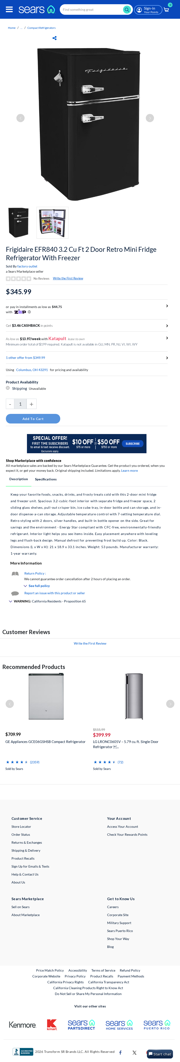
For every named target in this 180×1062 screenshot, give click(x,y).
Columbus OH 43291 (32, 370)
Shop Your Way (118, 939)
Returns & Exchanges (26, 842)
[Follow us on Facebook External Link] (120, 1052)
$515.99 (99, 730)
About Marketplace (25, 915)
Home (11, 28)
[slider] (17, 760)
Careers (113, 907)
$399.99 (102, 735)
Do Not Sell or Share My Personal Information (88, 994)
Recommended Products (33, 666)
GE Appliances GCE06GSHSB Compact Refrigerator (45, 741)
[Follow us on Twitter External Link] (134, 1052)
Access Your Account (122, 826)
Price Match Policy (50, 970)
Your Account (119, 818)
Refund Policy (130, 970)
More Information (26, 563)
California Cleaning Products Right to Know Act (88, 988)
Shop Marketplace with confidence (33, 461)
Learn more (129, 470)
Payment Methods (131, 976)
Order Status (20, 834)
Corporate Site (117, 915)
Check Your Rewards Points (127, 834)
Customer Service (26, 818)
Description (18, 479)
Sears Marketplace (27, 899)
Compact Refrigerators (41, 28)
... (21, 28)
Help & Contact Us (24, 874)
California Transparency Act (108, 982)
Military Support (119, 923)
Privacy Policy (75, 976)
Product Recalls (22, 858)
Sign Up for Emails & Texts (30, 866)
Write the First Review (68, 278)
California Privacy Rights (65, 982)
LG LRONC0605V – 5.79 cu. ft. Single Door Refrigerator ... (125, 744)
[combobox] (96, 9)
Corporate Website (46, 976)
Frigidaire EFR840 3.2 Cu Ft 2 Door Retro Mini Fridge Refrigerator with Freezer (81, 253)
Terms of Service (103, 970)
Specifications (46, 479)
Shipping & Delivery (25, 850)
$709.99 (13, 734)
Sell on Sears (20, 907)
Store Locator (21, 826)
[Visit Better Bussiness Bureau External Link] (23, 1051)
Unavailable (38, 388)
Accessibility (77, 970)
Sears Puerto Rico (120, 931)
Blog (110, 947)
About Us (18, 882)
